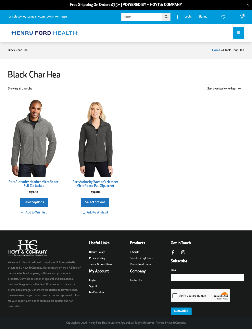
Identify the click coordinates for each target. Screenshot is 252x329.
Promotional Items (140, 264)
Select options (34, 202)
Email (174, 270)
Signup (202, 16)
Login (188, 16)
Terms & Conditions (100, 264)
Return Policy (97, 252)
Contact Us (136, 280)
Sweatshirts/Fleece (141, 258)
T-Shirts (134, 252)
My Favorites (97, 292)
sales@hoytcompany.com (28, 16)
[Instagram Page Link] (183, 254)
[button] (34, 212)
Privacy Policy (97, 258)
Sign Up (93, 286)
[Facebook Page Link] (173, 254)
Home (216, 50)
